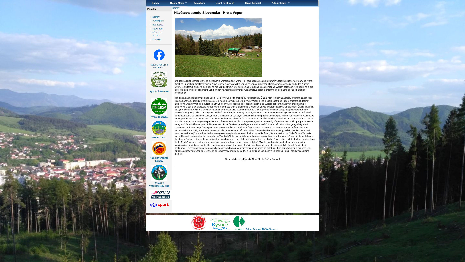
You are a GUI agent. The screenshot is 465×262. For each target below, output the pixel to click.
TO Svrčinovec (269, 229)
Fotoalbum (199, 3)
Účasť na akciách (225, 3)
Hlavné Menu (174, 3)
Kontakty (156, 39)
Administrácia (276, 3)
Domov (155, 3)
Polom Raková (253, 229)
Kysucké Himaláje (159, 91)
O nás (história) (253, 3)
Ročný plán (158, 20)
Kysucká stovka (159, 117)
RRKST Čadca (159, 137)
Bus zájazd (157, 24)
